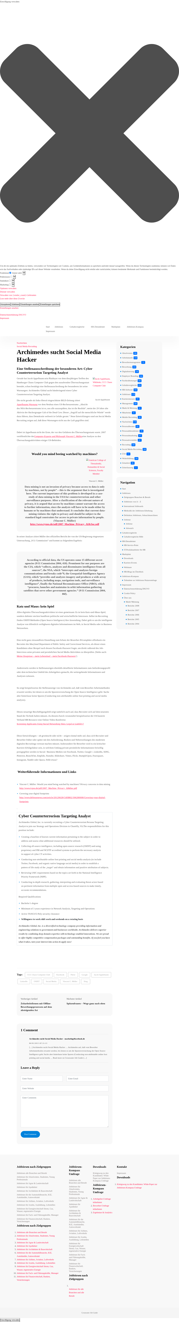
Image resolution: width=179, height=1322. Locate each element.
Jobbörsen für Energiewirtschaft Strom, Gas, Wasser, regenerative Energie (35, 1210)
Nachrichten (22, 343)
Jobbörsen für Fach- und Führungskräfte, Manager (37, 1215)
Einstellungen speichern (50, 304)
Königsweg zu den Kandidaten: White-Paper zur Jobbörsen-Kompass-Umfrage (101, 1177)
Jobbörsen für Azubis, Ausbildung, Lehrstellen (36, 1205)
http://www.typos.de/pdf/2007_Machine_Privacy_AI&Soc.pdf (64, 524)
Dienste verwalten (7, 292)
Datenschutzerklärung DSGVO (13, 315)
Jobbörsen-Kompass (135, 327)
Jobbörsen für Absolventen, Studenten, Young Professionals (36, 1178)
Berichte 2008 (133, 606)
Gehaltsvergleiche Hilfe (133, 537)
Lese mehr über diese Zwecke (12, 298)
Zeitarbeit (126, 463)
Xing (86, 981)
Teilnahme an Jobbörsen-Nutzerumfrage (140, 580)
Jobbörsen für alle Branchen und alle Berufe (76, 1292)
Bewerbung (127, 367)
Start (48, 327)
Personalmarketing (129, 435)
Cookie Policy (129, 593)
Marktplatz (115, 327)
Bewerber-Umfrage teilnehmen (101, 1207)
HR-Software (127, 390)
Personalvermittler (129, 440)
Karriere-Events (130, 563)
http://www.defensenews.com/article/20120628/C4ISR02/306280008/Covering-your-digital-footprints (62, 799)
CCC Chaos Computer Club (38, 975)
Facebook (60, 975)
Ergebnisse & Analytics (102, 1212)
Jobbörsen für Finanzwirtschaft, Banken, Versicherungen (33, 1220)
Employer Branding (130, 376)
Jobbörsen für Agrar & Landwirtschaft (32, 1183)
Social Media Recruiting (27, 346)
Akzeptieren (5, 304)
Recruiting (126, 445)
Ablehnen (15, 304)
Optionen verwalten (8, 288)
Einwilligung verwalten (10, 1320)
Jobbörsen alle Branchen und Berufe (32, 1173)
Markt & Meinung (129, 408)
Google (85, 975)
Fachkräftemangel (129, 381)
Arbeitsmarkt (127, 358)
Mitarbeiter (126, 413)
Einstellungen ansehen (30, 304)
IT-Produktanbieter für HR (134, 550)
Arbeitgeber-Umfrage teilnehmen (102, 1200)
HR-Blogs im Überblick (133, 572)
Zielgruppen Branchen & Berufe (137, 497)
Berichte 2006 (133, 615)
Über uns (127, 598)
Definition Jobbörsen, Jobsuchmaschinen (141, 515)
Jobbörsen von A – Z (132, 502)
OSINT (37, 981)
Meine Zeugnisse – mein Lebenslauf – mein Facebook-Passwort (46, 656)
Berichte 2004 (133, 624)
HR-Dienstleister (98, 327)
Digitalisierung (128, 371)
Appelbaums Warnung (27, 404)
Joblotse (127, 520)
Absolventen (127, 353)
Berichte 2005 (133, 619)
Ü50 (124, 454)
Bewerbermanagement (131, 362)
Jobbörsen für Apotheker (27, 1187)
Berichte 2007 (133, 610)
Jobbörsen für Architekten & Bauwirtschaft (34, 1191)
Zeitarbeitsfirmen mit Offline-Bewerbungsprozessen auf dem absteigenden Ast (36, 1006)
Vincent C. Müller (70, 981)
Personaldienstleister (130, 431)
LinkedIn (24, 981)
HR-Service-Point (131, 545)
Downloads (128, 558)
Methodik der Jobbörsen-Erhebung (138, 511)
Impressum (4, 318)
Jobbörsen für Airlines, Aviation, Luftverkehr (35, 1201)
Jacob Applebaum (101, 975)
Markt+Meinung (132, 602)
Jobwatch (130, 528)
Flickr (73, 975)
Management (127, 403)
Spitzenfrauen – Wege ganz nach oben (86, 1003)
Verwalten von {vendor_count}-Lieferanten (18, 295)
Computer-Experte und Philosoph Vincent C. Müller (58, 436)
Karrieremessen (128, 399)
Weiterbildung (128, 458)
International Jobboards (133, 506)
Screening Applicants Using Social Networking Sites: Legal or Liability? (50, 724)
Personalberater (128, 426)
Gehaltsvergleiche (77, 327)
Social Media (51, 981)
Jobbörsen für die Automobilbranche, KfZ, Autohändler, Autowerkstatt (34, 1196)
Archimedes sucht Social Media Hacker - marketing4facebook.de (57, 1039)
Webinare (128, 567)
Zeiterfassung (127, 468)
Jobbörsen (59, 327)
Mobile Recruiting (129, 417)
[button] (89, 133)
